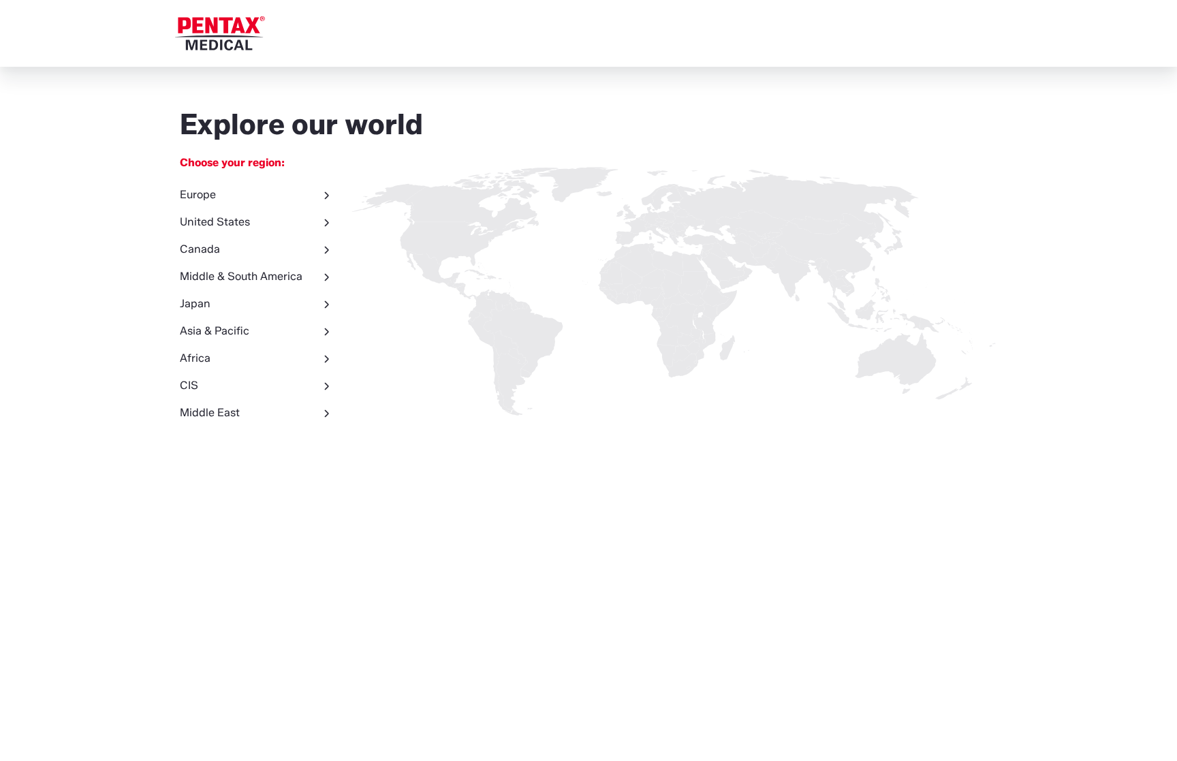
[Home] (220, 33)
